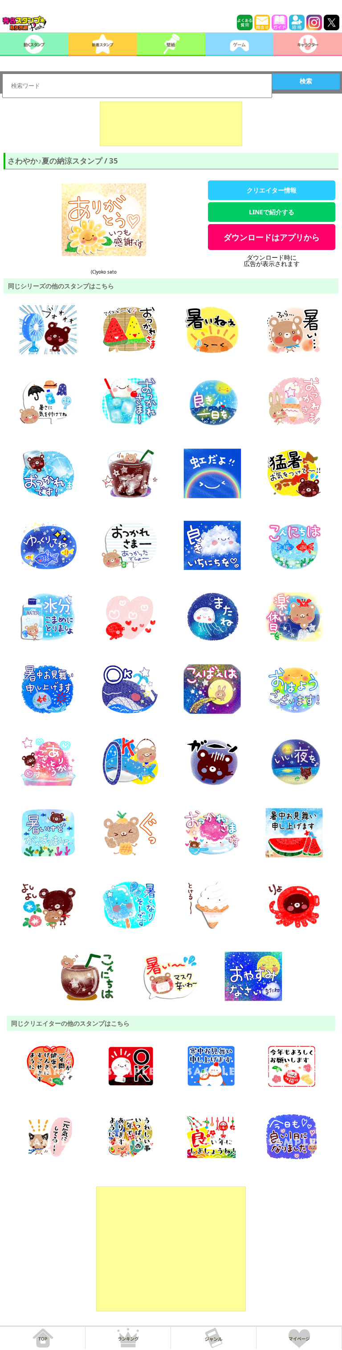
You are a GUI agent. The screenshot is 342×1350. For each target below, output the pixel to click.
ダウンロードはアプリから (272, 237)
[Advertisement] (171, 124)
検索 (306, 81)
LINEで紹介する (271, 212)
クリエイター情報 (272, 190)
